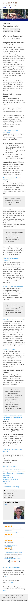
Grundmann (10, 4)
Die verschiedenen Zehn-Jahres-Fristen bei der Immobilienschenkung (14, 588)
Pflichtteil (17, 31)
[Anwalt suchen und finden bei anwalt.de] (14, 562)
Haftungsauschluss (22, 600)
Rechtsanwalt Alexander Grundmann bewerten (14, 552)
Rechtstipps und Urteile (10, 466)
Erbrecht (8, 7)
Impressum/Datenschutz (9, 600)
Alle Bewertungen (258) (8, 530)
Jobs (2, 600)
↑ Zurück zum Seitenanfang (11, 487)
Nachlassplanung (15, 29)
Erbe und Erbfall (8, 31)
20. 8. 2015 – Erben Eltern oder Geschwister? (19, 472)
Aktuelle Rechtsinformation (11, 567)
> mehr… (6, 504)
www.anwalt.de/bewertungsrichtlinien (13, 558)
